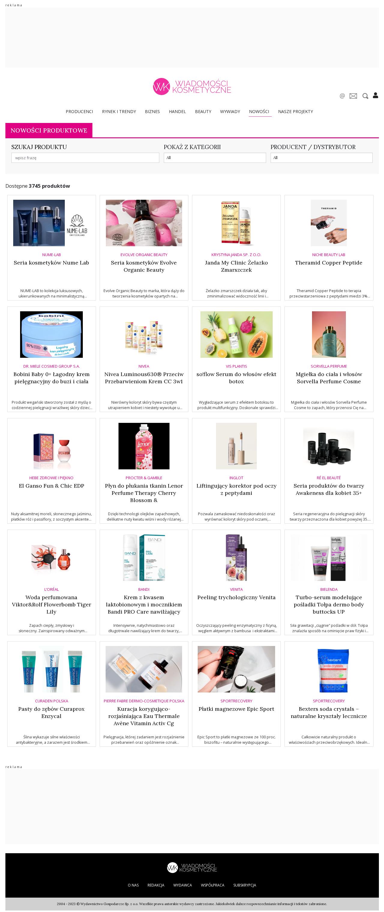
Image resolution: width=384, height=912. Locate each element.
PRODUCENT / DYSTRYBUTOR (313, 147)
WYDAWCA (182, 885)
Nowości (259, 111)
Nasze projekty (295, 111)
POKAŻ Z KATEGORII (192, 147)
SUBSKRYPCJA (244, 885)
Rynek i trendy (119, 111)
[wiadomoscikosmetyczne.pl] (192, 86)
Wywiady (230, 111)
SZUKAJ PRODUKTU (39, 147)
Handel (177, 111)
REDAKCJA (156, 885)
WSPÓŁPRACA (212, 885)
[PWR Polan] (192, 867)
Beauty (203, 111)
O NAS (133, 885)
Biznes (152, 111)
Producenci (79, 111)
